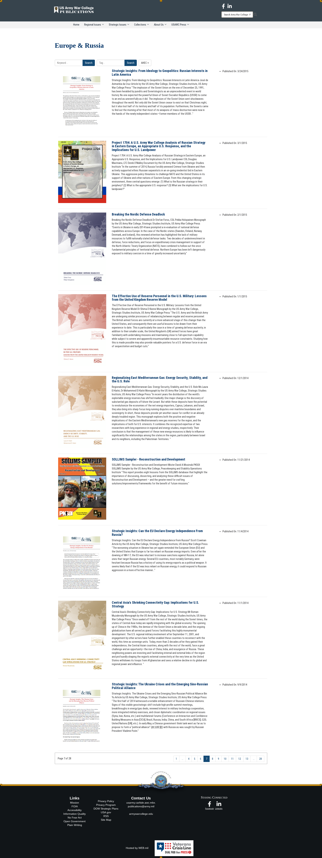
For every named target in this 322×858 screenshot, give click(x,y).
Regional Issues (92, 24)
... (182, 758)
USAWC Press (178, 24)
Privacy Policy (106, 801)
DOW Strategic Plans (106, 808)
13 (247, 758)
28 (260, 758)
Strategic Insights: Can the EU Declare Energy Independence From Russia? (157, 533)
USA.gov (106, 812)
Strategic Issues (117, 24)
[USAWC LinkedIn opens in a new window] (230, 5)
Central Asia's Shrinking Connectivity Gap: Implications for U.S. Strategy (155, 604)
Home (76, 24)
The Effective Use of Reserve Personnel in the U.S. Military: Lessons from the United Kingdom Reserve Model (159, 298)
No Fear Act (75, 817)
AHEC (144, 62)
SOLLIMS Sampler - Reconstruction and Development (148, 459)
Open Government (75, 821)
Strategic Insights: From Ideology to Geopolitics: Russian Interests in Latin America (160, 72)
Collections (140, 24)
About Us (159, 24)
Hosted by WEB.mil (137, 847)
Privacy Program (106, 804)
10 (225, 758)
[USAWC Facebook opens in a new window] (223, 5)
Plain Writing (74, 825)
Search (88, 62)
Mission (74, 802)
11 (232, 758)
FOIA (75, 806)
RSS (106, 816)
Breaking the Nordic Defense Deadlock (138, 214)
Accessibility (74, 810)
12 (239, 758)
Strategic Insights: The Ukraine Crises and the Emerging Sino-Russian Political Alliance (160, 686)
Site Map (106, 819)
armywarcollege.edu (141, 813)
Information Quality (74, 813)
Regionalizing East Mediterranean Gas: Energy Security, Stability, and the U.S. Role (159, 379)
